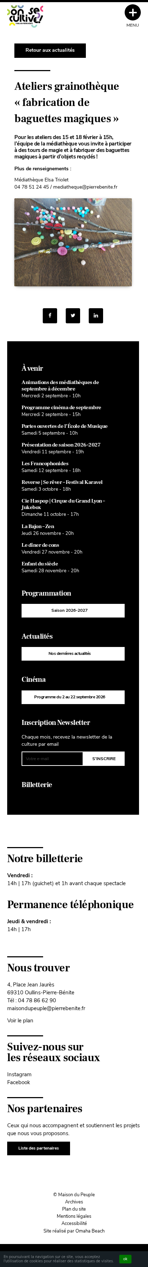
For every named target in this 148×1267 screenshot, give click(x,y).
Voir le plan (20, 1020)
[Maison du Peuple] (25, 16)
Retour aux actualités (50, 50)
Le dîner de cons (40, 545)
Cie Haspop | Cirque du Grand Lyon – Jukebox (63, 504)
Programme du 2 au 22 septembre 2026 (69, 697)
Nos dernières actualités (69, 653)
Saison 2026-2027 (69, 610)
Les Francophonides (45, 463)
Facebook (18, 1082)
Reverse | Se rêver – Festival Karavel (62, 482)
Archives (74, 1202)
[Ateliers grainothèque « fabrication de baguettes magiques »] (96, 315)
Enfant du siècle (40, 563)
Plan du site (74, 1209)
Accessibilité (74, 1223)
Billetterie (37, 785)
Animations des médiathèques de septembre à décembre (60, 385)
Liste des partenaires (38, 1148)
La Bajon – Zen (38, 526)
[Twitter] (73, 315)
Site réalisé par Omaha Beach (74, 1231)
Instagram (19, 1074)
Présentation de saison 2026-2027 (61, 444)
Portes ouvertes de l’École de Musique (65, 426)
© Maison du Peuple (74, 1195)
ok (125, 1259)
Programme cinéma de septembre (61, 407)
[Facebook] (50, 315)
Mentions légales (74, 1216)
